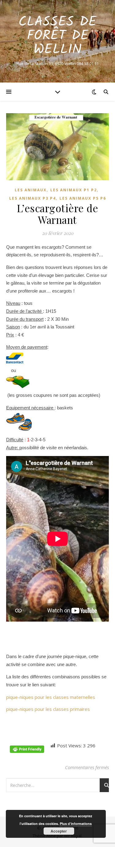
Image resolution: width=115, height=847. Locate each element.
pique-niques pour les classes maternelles (50, 697)
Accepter (59, 831)
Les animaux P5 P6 (82, 198)
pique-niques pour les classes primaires (48, 709)
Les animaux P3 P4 (32, 198)
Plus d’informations (76, 823)
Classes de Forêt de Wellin (57, 36)
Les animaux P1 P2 (73, 190)
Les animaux (31, 190)
